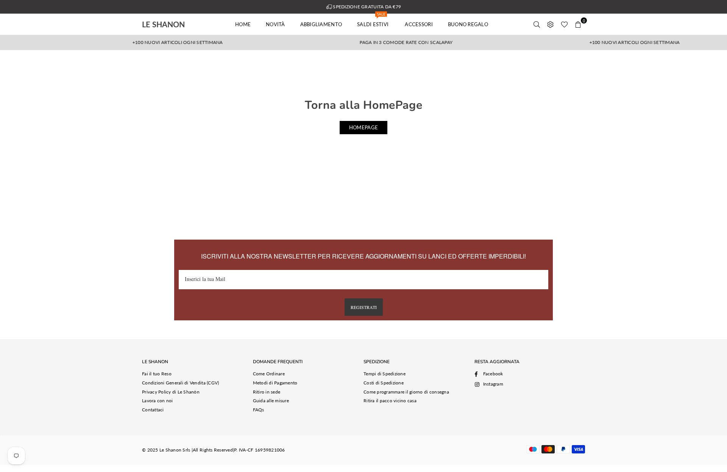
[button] (578, 24)
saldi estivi (373, 20)
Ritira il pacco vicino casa (390, 400)
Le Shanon (174, 24)
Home (243, 24)
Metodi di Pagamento (275, 383)
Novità (275, 24)
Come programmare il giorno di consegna (406, 392)
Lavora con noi (157, 400)
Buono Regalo (468, 24)
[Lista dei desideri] (564, 24)
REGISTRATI (364, 307)
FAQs (258, 409)
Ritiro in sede (267, 392)
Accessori (418, 24)
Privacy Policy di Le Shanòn (171, 392)
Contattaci (153, 409)
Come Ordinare (269, 373)
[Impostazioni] (550, 24)
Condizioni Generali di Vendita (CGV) (180, 383)
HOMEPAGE (363, 127)
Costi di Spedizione (384, 383)
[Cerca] (537, 24)
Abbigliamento (321, 24)
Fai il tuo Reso (157, 373)
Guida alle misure (271, 400)
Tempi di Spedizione (385, 373)
